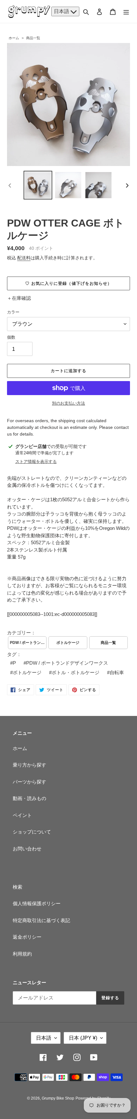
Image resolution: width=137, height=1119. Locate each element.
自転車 (117, 672)
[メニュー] (126, 11)
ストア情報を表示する (36, 461)
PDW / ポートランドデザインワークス (28, 642)
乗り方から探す (29, 765)
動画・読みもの (29, 798)
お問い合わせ (27, 848)
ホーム (14, 38)
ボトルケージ (67, 642)
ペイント (22, 815)
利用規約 (22, 954)
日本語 (62, 11)
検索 (17, 887)
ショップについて (32, 831)
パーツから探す (29, 781)
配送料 (24, 257)
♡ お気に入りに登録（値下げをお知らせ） (68, 283)
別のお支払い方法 (68, 403)
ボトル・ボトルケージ (75, 672)
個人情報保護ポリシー (37, 903)
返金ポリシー (27, 937)
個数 (11, 337)
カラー (13, 312)
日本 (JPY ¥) (83, 1038)
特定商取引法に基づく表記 (41, 920)
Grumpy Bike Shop (58, 1098)
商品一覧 (33, 38)
